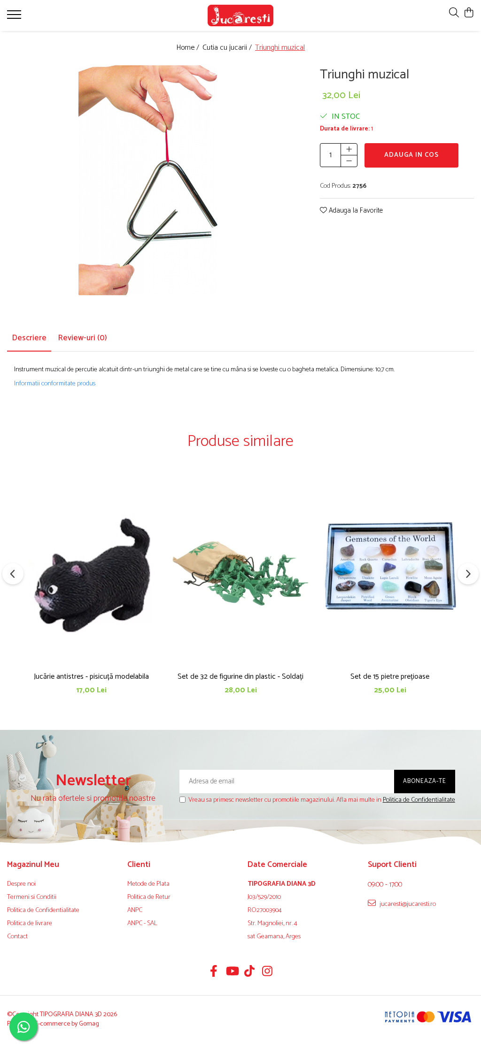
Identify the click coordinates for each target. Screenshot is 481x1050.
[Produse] (15, 17)
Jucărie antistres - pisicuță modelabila (91, 676)
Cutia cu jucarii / (228, 48)
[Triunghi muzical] (147, 180)
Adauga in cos (411, 155)
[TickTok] (249, 972)
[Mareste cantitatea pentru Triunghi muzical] (349, 149)
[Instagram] (267, 972)
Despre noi (21, 884)
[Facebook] (214, 972)
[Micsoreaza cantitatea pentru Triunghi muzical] (349, 161)
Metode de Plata (148, 884)
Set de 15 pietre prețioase (389, 676)
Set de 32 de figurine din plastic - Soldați (240, 676)
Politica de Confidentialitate (419, 800)
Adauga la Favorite (355, 211)
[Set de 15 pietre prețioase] (390, 571)
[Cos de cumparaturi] (469, 13)
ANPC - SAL (142, 923)
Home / (188, 48)
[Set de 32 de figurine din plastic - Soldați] (240, 571)
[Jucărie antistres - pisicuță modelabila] (91, 571)
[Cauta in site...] (454, 13)
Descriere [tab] (29, 338)
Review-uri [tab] (82, 338)
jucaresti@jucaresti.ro (407, 904)
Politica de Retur (149, 897)
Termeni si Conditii (31, 897)
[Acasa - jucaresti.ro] (241, 15)
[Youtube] (232, 972)
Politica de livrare (29, 923)
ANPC (134, 910)
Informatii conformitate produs (54, 384)
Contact (17, 937)
